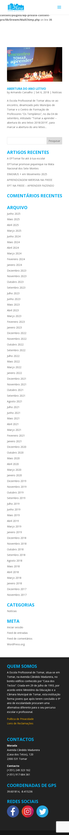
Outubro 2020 (15, 452)
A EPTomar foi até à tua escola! (26, 158)
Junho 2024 (13, 236)
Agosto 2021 (14, 401)
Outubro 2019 (15, 492)
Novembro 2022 (16, 338)
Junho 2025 (13, 213)
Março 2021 (14, 430)
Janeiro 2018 (14, 583)
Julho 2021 (13, 407)
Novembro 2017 (16, 595)
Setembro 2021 (16, 395)
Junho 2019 (13, 509)
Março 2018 (14, 578)
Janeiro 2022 (14, 373)
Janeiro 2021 (14, 441)
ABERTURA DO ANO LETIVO (26, 89)
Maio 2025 (13, 219)
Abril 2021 (13, 424)
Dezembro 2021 (16, 378)
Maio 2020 (13, 458)
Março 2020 (14, 469)
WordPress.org (16, 644)
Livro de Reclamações (20, 723)
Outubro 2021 (15, 390)
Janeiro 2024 (14, 265)
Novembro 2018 (16, 543)
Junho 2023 (13, 299)
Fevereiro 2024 (16, 259)
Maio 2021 (13, 418)
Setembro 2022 (16, 350)
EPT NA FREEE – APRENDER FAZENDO (30, 185)
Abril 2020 (13, 464)
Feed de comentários (19, 638)
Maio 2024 (13, 242)
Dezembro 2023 (16, 270)
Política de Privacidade (20, 719)
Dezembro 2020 (16, 447)
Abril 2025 (13, 225)
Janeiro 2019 (14, 532)
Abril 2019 (13, 521)
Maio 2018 (13, 566)
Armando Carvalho (21, 92)
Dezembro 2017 (16, 589)
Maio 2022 (13, 361)
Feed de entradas (17, 633)
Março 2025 (14, 230)
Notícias (57, 92)
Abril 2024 (13, 247)
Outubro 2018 (15, 549)
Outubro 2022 (15, 344)
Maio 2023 (13, 304)
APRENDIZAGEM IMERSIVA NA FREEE (29, 180)
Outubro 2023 (15, 282)
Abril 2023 (13, 310)
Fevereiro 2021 (16, 435)
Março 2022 (14, 367)
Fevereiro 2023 (16, 321)
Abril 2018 (13, 572)
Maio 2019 (13, 515)
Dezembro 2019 (16, 481)
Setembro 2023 (16, 287)
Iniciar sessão (15, 627)
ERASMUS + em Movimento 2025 (27, 174)
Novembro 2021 (16, 384)
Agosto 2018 (14, 560)
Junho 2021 (13, 413)
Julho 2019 (13, 503)
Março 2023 (14, 316)
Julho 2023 (13, 293)
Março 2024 (14, 253)
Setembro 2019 (16, 498)
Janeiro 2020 (14, 475)
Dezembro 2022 (16, 333)
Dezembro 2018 (16, 538)
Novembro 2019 (16, 486)
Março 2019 (14, 526)
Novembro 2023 (16, 276)
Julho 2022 (13, 356)
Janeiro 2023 (14, 327)
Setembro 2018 (16, 555)
